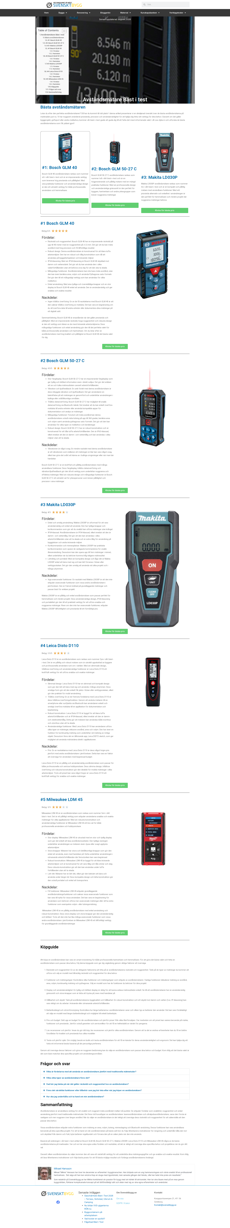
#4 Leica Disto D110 (54, 71)
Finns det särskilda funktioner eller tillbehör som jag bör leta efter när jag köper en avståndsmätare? (94, 1090)
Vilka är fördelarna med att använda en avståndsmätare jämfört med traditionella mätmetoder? (91, 1071)
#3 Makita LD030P (54, 64)
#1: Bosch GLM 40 (55, 40)
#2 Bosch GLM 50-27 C (55, 56)
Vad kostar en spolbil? (94, 1218)
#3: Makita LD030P (54, 46)
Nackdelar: (56, 53)
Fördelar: (56, 51)
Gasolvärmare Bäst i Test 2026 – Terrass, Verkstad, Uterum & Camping (98, 1199)
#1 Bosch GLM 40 (54, 48)
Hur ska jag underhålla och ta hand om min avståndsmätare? (75, 1096)
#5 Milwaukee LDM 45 (54, 79)
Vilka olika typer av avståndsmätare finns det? (68, 1078)
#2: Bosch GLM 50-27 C (55, 43)
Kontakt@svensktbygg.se (165, 1205)
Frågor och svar (55, 89)
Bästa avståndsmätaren (54, 38)
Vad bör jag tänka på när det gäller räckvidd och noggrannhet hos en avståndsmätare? (87, 1084)
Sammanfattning (55, 92)
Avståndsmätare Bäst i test (52, 35)
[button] (115, 1072)
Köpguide (55, 87)
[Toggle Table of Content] (63, 31)
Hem (46, 13)
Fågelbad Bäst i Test (93, 1222)
